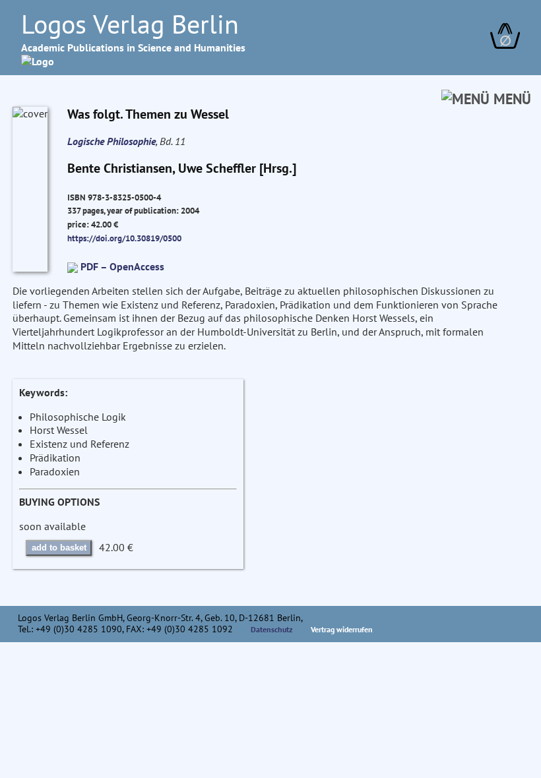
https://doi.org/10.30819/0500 (124, 238)
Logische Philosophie (111, 141)
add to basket (59, 548)
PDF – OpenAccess (122, 266)
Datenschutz (272, 629)
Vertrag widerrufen (342, 629)
